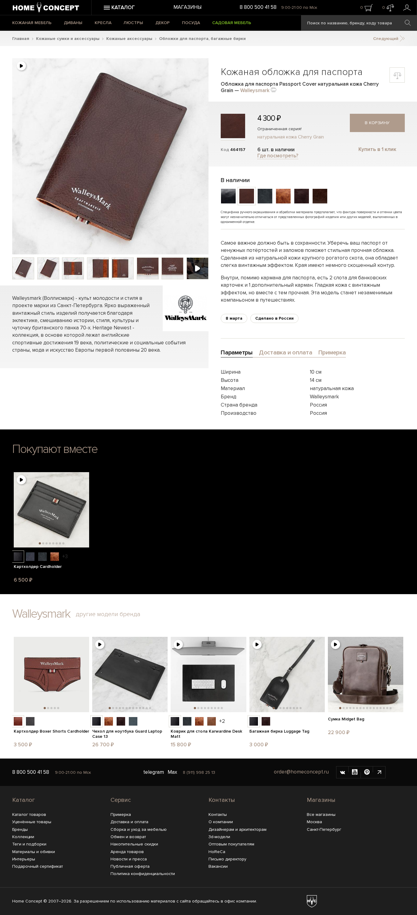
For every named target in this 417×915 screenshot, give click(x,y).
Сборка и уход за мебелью (139, 829)
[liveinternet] (379, 772)
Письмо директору (227, 859)
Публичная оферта (130, 866)
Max (172, 772)
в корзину (377, 122)
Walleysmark (255, 90)
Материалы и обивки (33, 851)
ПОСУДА (191, 22)
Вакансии (218, 866)
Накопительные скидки (134, 844)
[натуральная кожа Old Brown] (55, 557)
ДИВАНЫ (73, 22)
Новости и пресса (129, 859)
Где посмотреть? (277, 155)
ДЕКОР (162, 22)
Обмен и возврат (128, 836)
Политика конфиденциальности (143, 873)
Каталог (23, 800)
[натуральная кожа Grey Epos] (30, 721)
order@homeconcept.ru (301, 772)
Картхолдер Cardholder (38, 566)
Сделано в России (274, 318)
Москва (314, 821)
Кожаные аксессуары (129, 38)
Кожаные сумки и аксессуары (68, 38)
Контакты (222, 800)
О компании (221, 821)
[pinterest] (367, 772)
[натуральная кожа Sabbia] (211, 721)
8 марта (234, 318)
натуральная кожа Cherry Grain (290, 137)
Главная (20, 38)
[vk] (342, 772)
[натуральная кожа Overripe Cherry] (121, 721)
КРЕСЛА (103, 22)
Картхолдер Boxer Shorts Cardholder (51, 731)
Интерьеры (23, 859)
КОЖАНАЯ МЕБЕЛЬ (32, 22)
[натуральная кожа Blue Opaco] (30, 557)
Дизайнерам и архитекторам (238, 829)
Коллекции (23, 836)
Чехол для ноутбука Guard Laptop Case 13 (127, 734)
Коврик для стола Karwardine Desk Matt (206, 734)
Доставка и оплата (129, 821)
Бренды (20, 829)
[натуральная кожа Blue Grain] (133, 721)
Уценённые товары (31, 821)
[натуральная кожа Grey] (42, 557)
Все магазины (321, 814)
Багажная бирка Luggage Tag (279, 731)
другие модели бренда (108, 614)
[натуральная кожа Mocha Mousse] (18, 721)
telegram (153, 772)
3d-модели (219, 836)
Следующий (386, 38)
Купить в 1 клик (377, 149)
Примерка (121, 814)
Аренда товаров (127, 851)
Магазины (187, 7)
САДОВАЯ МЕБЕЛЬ (231, 22)
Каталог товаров (29, 814)
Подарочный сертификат (37, 866)
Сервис (121, 800)
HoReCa (217, 851)
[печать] (273, 89)
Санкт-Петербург (324, 829)
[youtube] (355, 772)
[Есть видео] (21, 65)
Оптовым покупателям (231, 844)
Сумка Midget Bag (346, 719)
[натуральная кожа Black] (18, 557)
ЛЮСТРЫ (133, 22)
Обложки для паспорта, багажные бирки (202, 38)
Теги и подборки (29, 844)
